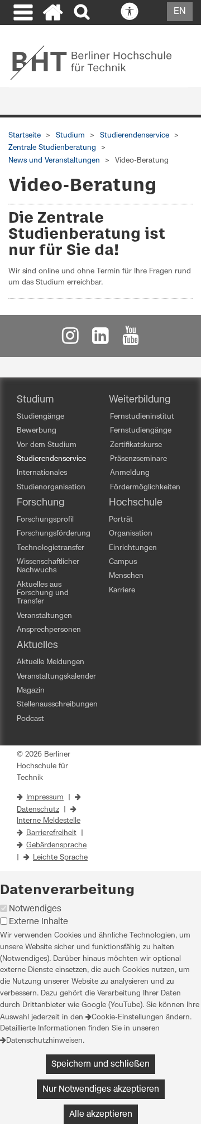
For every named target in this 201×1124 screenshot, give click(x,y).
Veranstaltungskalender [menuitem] (56, 676)
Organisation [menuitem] (130, 533)
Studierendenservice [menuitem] (51, 459)
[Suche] (83, 12)
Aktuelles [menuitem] (37, 645)
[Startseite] (53, 13)
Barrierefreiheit (51, 833)
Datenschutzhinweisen (44, 1040)
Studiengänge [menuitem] (40, 416)
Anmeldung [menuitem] (130, 473)
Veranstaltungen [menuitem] (44, 616)
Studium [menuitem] (35, 400)
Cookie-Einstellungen (128, 1017)
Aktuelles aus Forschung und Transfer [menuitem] (43, 593)
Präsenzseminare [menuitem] (138, 459)
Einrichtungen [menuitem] (133, 548)
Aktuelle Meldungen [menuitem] (50, 662)
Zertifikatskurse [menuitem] (136, 445)
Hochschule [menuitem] (135, 503)
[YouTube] (130, 338)
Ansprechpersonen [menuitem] (49, 630)
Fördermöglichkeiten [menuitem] (145, 487)
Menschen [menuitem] (126, 576)
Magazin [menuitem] (31, 690)
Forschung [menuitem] (40, 503)
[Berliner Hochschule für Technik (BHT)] (98, 62)
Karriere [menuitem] (122, 590)
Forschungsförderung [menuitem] (53, 533)
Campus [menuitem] (123, 562)
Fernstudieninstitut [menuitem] (142, 416)
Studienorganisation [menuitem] (51, 487)
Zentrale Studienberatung (52, 147)
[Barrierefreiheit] (154, 12)
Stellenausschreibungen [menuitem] (57, 704)
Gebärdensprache (56, 845)
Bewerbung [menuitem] (36, 430)
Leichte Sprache (60, 857)
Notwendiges (35, 909)
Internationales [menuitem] (42, 473)
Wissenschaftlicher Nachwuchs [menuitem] (48, 566)
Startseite (24, 135)
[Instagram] (70, 338)
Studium (70, 135)
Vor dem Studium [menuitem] (46, 445)
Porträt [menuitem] (121, 519)
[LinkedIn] (100, 338)
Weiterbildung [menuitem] (139, 400)
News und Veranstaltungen (54, 160)
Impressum (45, 797)
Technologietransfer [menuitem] (50, 548)
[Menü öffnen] (21, 13)
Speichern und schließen (100, 1064)
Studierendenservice (134, 135)
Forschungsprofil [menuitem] (45, 519)
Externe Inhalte (38, 921)
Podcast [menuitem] (30, 719)
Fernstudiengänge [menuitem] (140, 430)
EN (180, 11)
